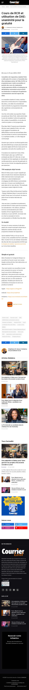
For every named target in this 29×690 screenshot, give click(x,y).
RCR (3, 334)
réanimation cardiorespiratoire (13, 334)
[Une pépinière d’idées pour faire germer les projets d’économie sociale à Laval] (14, 368)
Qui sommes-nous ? (21, 686)
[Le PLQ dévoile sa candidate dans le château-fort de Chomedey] (14, 416)
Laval (24, 322)
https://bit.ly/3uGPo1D (13, 292)
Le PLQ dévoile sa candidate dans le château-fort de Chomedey (12, 425)
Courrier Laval (13, 317)
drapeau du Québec (7, 322)
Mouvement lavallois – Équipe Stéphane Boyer (13, 329)
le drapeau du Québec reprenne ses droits (14, 244)
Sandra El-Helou (6, 336)
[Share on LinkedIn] (23, 33)
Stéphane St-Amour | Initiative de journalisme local (17, 349)
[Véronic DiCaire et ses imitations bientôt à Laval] (6, 490)
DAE (20, 317)
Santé (7, 6)
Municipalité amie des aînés (9, 331)
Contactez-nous (15, 680)
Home (3, 6)
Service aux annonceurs (9, 686)
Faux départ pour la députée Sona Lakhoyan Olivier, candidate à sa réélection (12, 402)
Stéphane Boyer (16, 336)
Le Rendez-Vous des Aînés (8, 324)
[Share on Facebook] (6, 33)
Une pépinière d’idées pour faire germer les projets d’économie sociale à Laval (14, 378)
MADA (3, 327)
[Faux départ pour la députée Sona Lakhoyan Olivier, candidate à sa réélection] (14, 391)
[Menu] (3, 2)
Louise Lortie (20, 324)
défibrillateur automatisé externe (10, 320)
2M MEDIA (23, 677)
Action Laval (5, 317)
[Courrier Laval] (14, 2)
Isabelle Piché (17, 322)
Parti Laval (20, 331)
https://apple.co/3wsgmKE (14, 288)
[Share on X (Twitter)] (14, 33)
